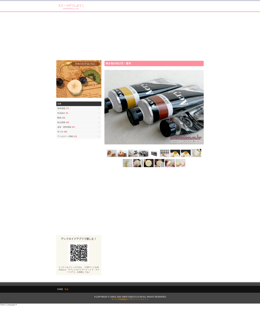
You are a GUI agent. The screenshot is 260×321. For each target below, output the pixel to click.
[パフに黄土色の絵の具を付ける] (185, 157)
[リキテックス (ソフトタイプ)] (164, 157)
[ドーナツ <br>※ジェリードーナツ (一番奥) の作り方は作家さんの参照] (122, 157)
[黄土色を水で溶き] (175, 157)
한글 (66, 289)
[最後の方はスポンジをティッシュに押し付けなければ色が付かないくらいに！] (127, 167)
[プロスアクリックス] (154, 157)
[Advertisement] (130, 36)
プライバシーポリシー (139, 299)
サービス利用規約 (119, 299)
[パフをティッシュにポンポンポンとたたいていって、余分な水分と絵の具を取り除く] (196, 157)
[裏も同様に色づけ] (149, 167)
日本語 (60, 289)
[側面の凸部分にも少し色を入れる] (170, 167)
